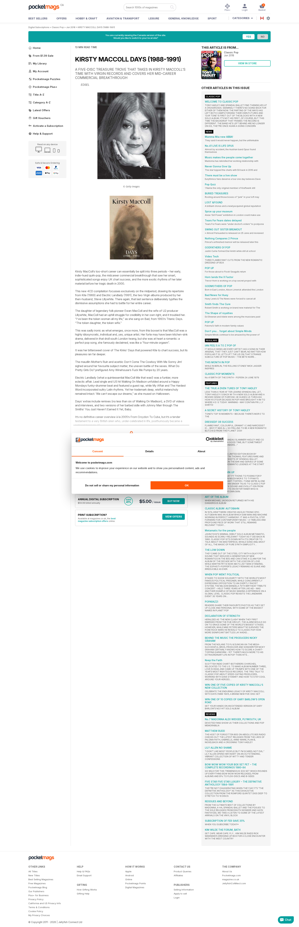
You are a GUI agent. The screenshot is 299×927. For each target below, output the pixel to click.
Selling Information (184, 889)
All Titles (33, 871)
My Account (40, 71)
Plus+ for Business (38, 895)
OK (187, 485)
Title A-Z (38, 94)
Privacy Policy (35, 899)
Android (129, 875)
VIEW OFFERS (173, 516)
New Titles (34, 875)
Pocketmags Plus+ (45, 87)
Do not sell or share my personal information (112, 485)
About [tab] (201, 451)
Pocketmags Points (135, 883)
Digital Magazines (134, 887)
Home (37, 48)
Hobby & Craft (86, 18)
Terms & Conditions (39, 907)
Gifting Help (83, 893)
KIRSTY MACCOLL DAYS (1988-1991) (96, 27)
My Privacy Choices (39, 915)
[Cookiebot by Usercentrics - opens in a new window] (208, 439)
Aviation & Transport (122, 18)
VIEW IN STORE (247, 63)
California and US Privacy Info (44, 903)
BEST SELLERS (37, 18)
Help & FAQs (83, 871)
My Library (40, 63)
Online (128, 879)
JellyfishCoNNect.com (234, 883)
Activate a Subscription (48, 125)
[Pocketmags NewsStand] (45, 6)
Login (177, 897)
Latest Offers (41, 110)
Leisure (153, 18)
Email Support (84, 875)
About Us (227, 871)
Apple (128, 871)
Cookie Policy (35, 911)
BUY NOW (173, 501)
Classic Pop (58, 27)
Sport (212, 18)
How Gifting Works (87, 889)
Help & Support (43, 133)
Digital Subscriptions (38, 27)
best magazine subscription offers (97, 519)
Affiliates (178, 875)
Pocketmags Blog (37, 887)
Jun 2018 (70, 27)
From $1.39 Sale (43, 55)
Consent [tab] (97, 451)
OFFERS (61, 18)
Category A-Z (42, 102)
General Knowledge (183, 18)
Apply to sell (180, 893)
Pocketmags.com (231, 875)
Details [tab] (149, 451)
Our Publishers (36, 891)
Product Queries (182, 871)
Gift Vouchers (42, 118)
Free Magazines (37, 883)
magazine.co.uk (230, 879)
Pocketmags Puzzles (46, 79)
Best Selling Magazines (40, 879)
